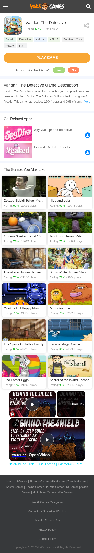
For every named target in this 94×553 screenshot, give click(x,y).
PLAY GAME (47, 58)
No (74, 70)
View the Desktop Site (47, 520)
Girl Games (58, 481)
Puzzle (9, 45)
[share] (77, 422)
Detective (25, 39)
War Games (65, 492)
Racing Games (35, 487)
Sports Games (15, 487)
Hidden (40, 39)
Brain (22, 45)
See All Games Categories (47, 502)
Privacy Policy (47, 529)
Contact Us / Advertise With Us (47, 511)
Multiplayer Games (44, 492)
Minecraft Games (16, 481)
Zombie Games (76, 481)
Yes (59, 70)
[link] (15, 424)
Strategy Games (39, 481)
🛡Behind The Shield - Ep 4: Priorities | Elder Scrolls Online (47, 424)
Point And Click (72, 39)
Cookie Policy (47, 538)
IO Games (72, 487)
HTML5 (54, 39)
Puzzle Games (55, 487)
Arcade (9, 39)
